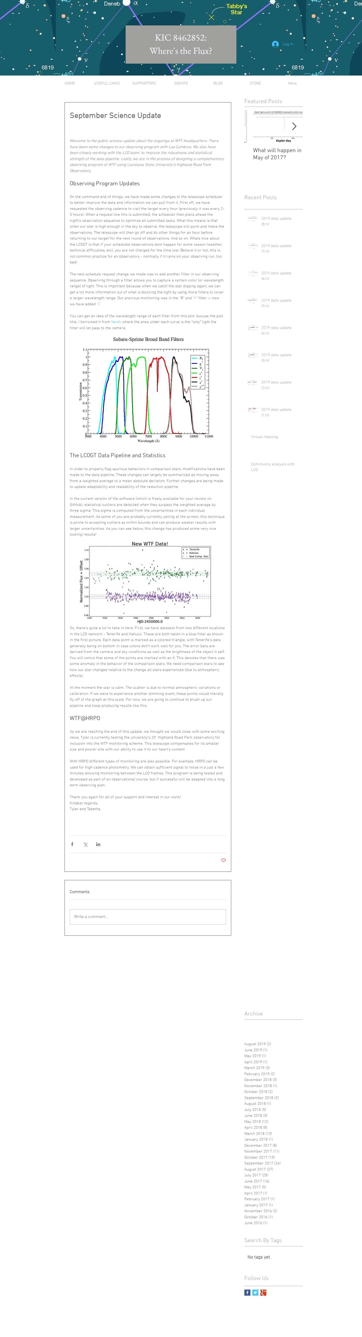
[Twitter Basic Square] (255, 1293)
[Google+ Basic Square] (263, 1293)
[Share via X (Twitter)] (85, 844)
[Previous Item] (252, 126)
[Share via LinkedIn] (98, 844)
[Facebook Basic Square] (247, 1293)
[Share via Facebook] (72, 844)
